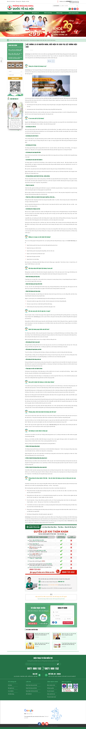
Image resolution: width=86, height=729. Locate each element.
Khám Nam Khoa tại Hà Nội (31, 685)
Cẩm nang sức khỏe (74, 12)
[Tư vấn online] (75, 9)
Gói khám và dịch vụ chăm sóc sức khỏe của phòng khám (15, 58)
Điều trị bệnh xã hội (51, 685)
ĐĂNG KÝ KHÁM (15, 78)
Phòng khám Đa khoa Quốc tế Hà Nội (74, 2)
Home (11, 40)
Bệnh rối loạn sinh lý (25, 40)
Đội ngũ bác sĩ (35, 12)
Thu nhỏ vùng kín (50, 691)
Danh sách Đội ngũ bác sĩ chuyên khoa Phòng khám (15, 54)
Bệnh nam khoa (48, 12)
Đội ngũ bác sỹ (11, 688)
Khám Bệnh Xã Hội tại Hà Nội (32, 691)
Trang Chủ (9, 12)
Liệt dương (27, 53)
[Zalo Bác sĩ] (70, 691)
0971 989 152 (34, 668)
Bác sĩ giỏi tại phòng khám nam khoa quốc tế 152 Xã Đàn (15, 50)
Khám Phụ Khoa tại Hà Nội (31, 688)
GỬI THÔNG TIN (67, 622)
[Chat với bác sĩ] (72, 9)
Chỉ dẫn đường (11, 693)
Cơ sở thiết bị (10, 691)
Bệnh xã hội (59, 12)
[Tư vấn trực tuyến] (53, 584)
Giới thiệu (22, 12)
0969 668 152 (61, 581)
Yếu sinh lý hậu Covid (51, 696)
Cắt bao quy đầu (50, 688)
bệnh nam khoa (16, 40)
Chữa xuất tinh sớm (51, 693)
